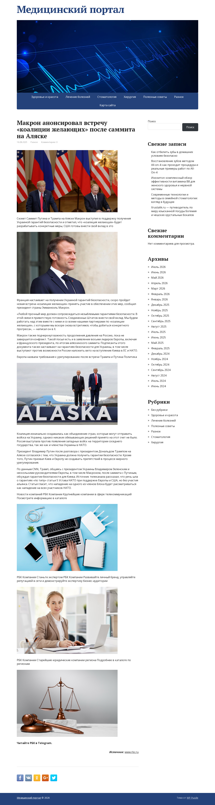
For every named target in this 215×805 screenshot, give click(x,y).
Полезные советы (155, 97)
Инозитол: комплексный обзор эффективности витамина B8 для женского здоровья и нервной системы (173, 183)
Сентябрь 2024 (160, 370)
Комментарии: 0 (49, 142)
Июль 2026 (158, 267)
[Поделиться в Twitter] (53, 778)
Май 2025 (157, 343)
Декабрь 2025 (160, 305)
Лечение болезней (78, 97)
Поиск (152, 121)
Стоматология (106, 97)
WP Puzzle (192, 797)
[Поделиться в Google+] (45, 778)
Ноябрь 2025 (159, 310)
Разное (179, 97)
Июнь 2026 (158, 272)
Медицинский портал (70, 9)
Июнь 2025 (158, 337)
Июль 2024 (158, 381)
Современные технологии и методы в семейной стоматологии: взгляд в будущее (174, 198)
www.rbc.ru (132, 752)
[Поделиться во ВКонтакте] (28, 778)
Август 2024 (158, 375)
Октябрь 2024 (160, 364)
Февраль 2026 (160, 294)
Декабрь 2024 (160, 354)
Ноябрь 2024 (159, 359)
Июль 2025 (158, 332)
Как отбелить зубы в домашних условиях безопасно (172, 153)
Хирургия (130, 97)
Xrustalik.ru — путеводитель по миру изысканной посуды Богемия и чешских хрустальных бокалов (174, 211)
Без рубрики (159, 410)
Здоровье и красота (44, 97)
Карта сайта (108, 105)
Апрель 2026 (159, 283)
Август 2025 (158, 326)
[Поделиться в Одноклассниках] (37, 778)
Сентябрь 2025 (160, 321)
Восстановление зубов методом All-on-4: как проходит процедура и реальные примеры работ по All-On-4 (174, 166)
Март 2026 (158, 288)
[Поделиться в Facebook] (20, 778)
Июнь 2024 (158, 386)
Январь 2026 (159, 299)
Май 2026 (157, 277)
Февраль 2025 (160, 348)
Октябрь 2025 (160, 315)
